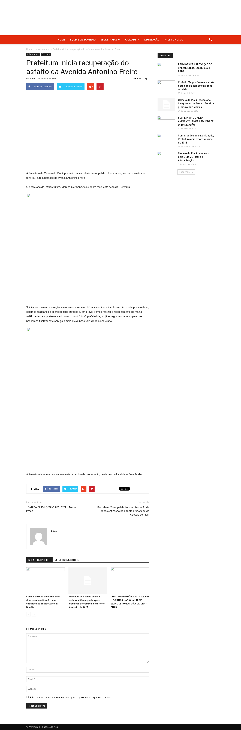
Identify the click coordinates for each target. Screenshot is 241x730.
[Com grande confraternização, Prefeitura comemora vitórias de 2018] (166, 140)
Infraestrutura (33, 54)
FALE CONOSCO (173, 39)
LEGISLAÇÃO (151, 39)
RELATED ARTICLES (39, 560)
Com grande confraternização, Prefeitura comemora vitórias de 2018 (196, 139)
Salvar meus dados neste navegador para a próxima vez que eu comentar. (71, 697)
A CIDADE (130, 39)
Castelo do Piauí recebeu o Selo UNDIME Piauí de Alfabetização (193, 157)
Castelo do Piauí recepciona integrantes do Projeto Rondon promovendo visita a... (196, 103)
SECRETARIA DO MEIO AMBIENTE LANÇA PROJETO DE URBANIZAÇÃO (195, 121)
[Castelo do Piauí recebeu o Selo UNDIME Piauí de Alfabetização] (166, 158)
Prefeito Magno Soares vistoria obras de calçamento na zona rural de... (196, 86)
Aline (32, 78)
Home (61, 39)
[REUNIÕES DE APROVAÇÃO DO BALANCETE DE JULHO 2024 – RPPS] (166, 69)
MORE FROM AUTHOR (67, 560)
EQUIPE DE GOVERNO (83, 39)
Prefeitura (46, 54)
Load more (185, 171)
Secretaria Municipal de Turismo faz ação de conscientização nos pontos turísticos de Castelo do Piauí (123, 511)
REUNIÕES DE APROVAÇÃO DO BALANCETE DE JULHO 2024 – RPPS (195, 68)
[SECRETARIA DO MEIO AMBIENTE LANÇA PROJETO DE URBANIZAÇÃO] (166, 122)
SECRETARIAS (109, 39)
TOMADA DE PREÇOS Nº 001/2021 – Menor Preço (51, 509)
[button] (210, 39)
